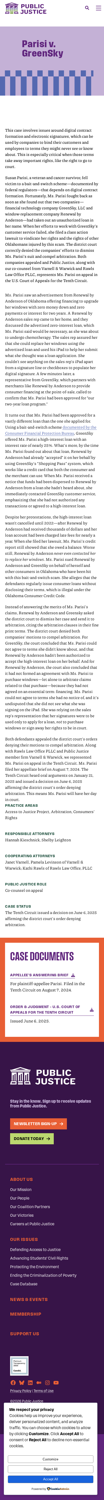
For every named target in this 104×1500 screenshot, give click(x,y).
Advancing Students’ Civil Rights (39, 1258)
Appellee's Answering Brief (39, 975)
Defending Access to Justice (35, 1249)
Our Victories (22, 1215)
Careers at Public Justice (32, 1224)
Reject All (51, 1469)
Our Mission (21, 1189)
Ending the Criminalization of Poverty (43, 1275)
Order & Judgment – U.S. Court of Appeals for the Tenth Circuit (45, 1010)
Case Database (23, 1284)
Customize (50, 1459)
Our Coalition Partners (30, 1207)
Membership (25, 1314)
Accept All (50, 1479)
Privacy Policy (20, 1391)
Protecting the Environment (34, 1267)
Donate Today (29, 1138)
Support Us (24, 1333)
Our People (19, 1198)
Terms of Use (44, 1391)
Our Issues (24, 1239)
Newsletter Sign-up (35, 1124)
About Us (21, 1179)
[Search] (87, 8)
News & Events (29, 1299)
